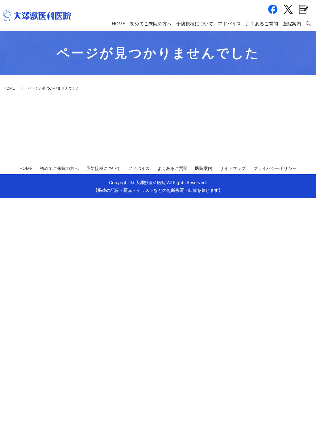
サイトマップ (233, 168)
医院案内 (292, 24)
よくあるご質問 (262, 24)
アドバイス (229, 24)
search (308, 24)
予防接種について (194, 24)
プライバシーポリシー (275, 168)
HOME (118, 24)
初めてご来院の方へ (151, 24)
